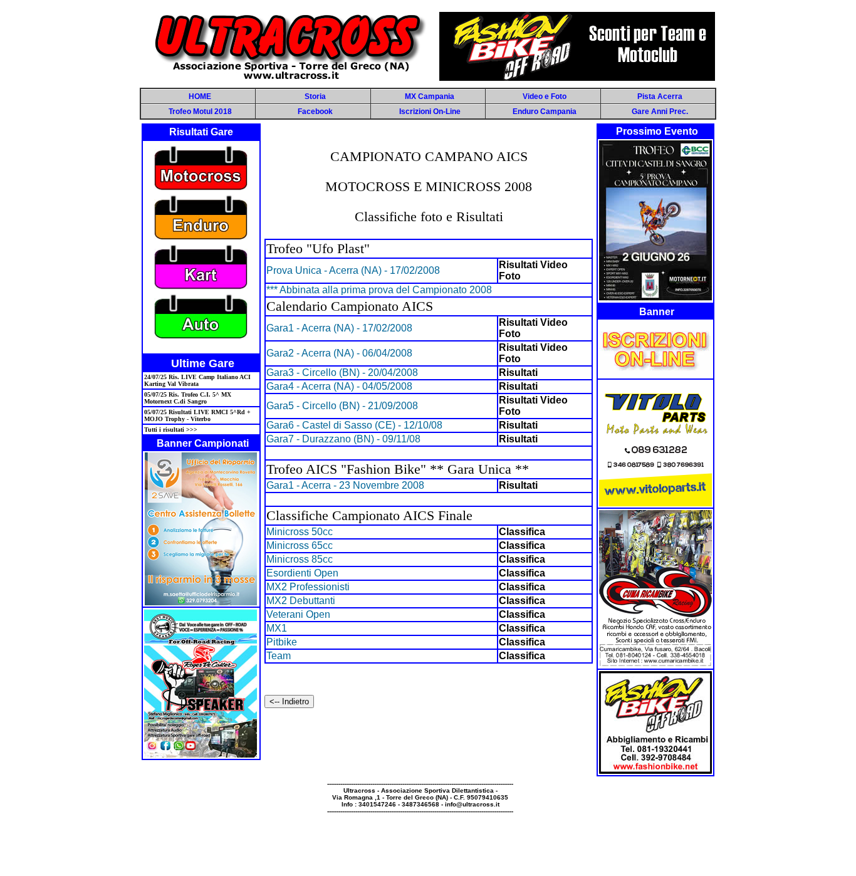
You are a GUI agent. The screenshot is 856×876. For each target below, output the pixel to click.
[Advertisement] (428, 843)
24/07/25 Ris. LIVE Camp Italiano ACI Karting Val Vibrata (197, 380)
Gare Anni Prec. (660, 111)
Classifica (522, 531)
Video (554, 264)
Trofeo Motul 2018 (200, 111)
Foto (510, 276)
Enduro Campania (545, 111)
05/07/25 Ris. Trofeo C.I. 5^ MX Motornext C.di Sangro (187, 398)
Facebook (315, 111)
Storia (315, 96)
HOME (200, 96)
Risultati (518, 264)
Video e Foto (544, 96)
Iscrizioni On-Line (430, 111)
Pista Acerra (659, 96)
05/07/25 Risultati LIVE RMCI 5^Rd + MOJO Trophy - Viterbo (197, 415)
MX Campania (429, 96)
